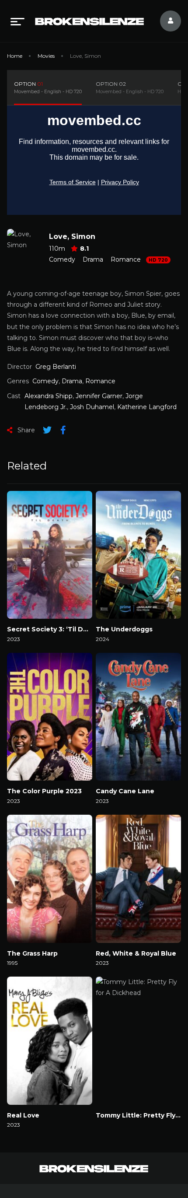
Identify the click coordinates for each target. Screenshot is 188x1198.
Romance (126, 259)
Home (14, 56)
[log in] (165, 21)
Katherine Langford (147, 407)
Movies (46, 56)
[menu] (17, 21)
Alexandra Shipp (48, 396)
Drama (93, 259)
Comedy (62, 259)
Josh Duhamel (92, 407)
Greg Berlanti (55, 367)
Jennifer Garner (99, 396)
